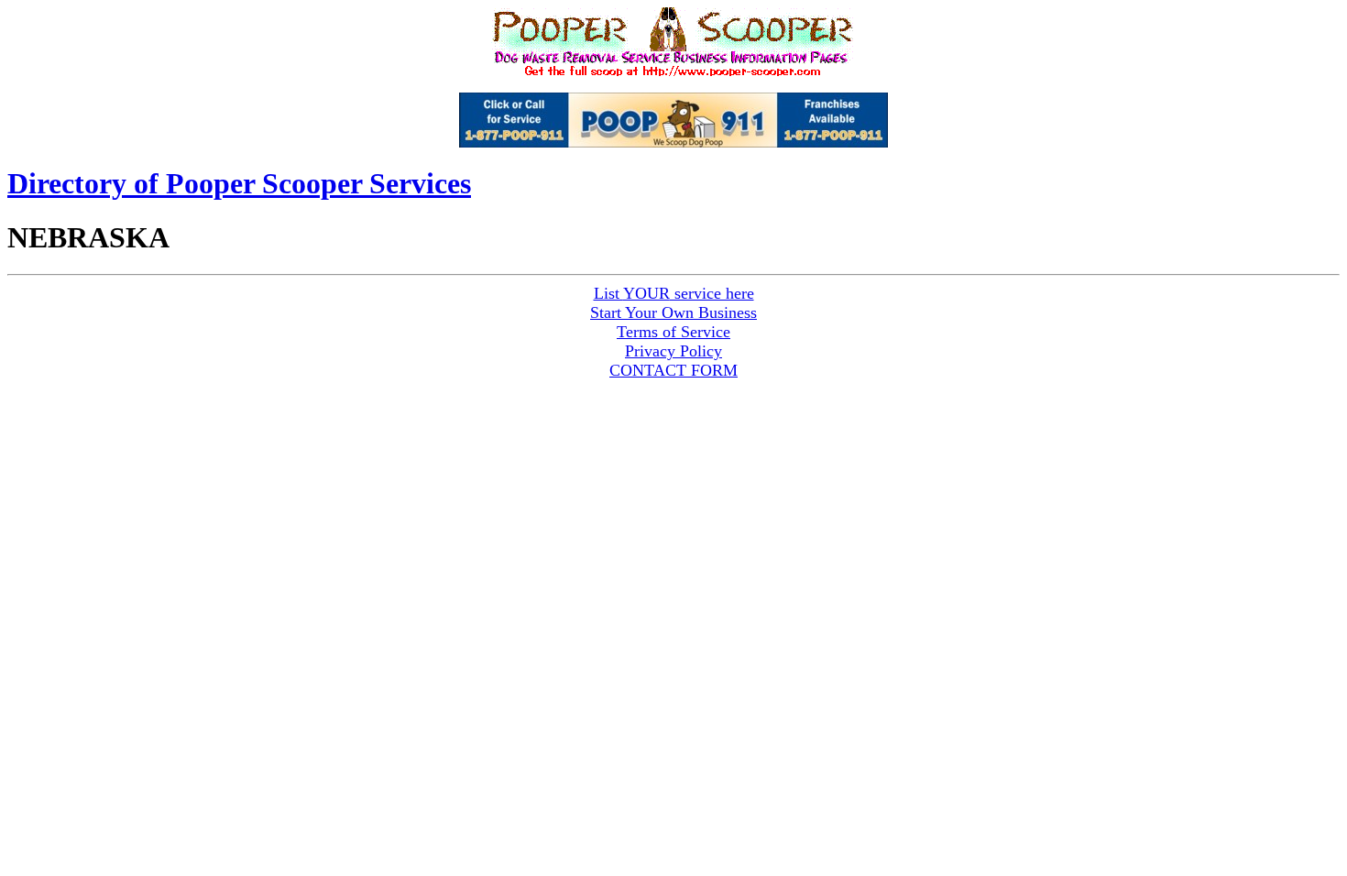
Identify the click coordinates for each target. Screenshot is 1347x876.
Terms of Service (673, 332)
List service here (674, 293)
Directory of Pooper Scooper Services (239, 183)
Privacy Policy (673, 351)
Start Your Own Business (673, 312)
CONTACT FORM (673, 370)
